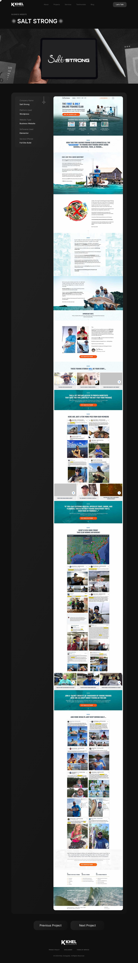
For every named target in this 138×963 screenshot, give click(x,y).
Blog (92, 4)
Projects (57, 4)
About (46, 4)
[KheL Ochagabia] (22, 4)
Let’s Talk (120, 4)
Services (68, 4)
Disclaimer (68, 950)
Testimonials (81, 4)
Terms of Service (83, 950)
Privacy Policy (54, 950)
